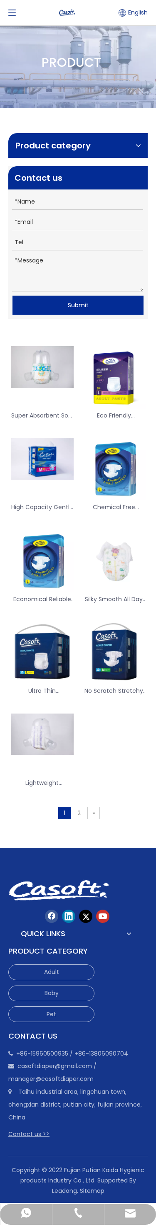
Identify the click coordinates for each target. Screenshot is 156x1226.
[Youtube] (102, 916)
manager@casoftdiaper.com (51, 1079)
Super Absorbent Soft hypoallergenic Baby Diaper (42, 415)
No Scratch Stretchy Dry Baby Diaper (113, 691)
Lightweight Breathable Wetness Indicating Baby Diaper (42, 783)
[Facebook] (51, 916)
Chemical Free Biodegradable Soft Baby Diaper (113, 507)
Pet (51, 1014)
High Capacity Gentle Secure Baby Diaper (42, 507)
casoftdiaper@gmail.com (54, 1066)
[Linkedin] (68, 916)
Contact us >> (29, 1134)
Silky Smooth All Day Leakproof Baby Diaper (114, 599)
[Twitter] (85, 916)
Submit (78, 305)
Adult (51, 972)
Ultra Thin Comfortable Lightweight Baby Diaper (42, 691)
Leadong (64, 1191)
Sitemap (92, 1191)
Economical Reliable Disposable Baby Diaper (42, 599)
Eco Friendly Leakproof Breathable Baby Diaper (114, 415)
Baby (52, 993)
